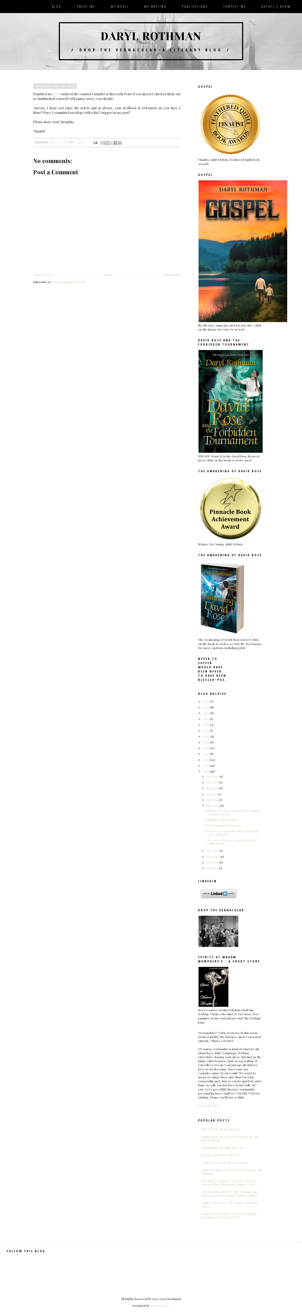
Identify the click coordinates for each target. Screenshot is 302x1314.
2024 (206, 713)
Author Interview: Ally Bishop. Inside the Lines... (230, 1204)
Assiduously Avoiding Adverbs (222, 1147)
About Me (86, 6)
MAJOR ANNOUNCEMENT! (220, 1155)
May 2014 (213, 805)
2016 (206, 760)
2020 (207, 736)
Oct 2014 (212, 782)
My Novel (120, 6)
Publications (195, 6)
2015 (206, 765)
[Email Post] (95, 142)
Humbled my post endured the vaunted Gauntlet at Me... (232, 812)
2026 (206, 701)
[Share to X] (111, 143)
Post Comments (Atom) (69, 282)
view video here (209, 1105)
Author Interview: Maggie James (225, 1162)
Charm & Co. (160, 1305)
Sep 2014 (212, 788)
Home (107, 275)
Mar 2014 (213, 856)
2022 (206, 725)
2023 (206, 719)
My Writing (155, 6)
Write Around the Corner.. (224, 825)
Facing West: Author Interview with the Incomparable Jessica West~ (229, 1215)
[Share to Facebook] (115, 143)
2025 (206, 707)
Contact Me (234, 6)
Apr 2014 (213, 850)
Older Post (171, 275)
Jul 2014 (212, 794)
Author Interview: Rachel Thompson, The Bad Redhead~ (230, 1138)
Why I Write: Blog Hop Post (221, 1129)
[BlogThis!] (107, 143)
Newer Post (42, 275)
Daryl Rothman (151, 36)
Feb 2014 (213, 862)
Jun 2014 (212, 800)
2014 (206, 771)
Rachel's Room (276, 6)
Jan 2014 (212, 868)
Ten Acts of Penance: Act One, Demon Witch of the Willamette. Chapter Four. (229, 1182)
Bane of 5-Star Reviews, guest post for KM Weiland (232, 1171)
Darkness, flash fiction (221, 820)
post (56, 94)
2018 (206, 748)
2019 (206, 742)
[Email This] (103, 143)
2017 (206, 754)
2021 (206, 730)
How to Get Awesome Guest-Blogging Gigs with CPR (232, 832)
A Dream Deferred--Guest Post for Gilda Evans (230, 842)
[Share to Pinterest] (119, 143)
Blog (56, 6)
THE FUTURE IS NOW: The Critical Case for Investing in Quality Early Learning (230, 1193)
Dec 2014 (213, 776)
